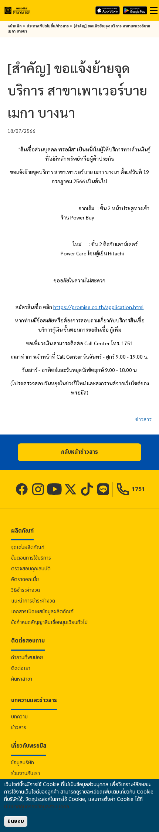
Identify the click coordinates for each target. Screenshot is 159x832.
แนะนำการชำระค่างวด (33, 601)
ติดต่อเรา (20, 668)
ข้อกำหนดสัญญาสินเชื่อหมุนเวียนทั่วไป (49, 622)
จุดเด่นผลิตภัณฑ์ (27, 547)
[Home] (17, 10)
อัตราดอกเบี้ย (25, 579)
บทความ (19, 717)
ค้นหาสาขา (21, 679)
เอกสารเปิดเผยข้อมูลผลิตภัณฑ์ (42, 611)
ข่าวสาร (143, 419)
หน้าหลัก (14, 26)
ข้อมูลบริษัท (22, 762)
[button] (79, 452)
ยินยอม (15, 821)
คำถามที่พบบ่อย (27, 657)
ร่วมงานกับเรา (25, 773)
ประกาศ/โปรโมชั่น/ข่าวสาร (48, 26)
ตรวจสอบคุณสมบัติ (31, 569)
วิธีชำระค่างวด (25, 590)
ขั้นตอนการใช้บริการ (31, 558)
